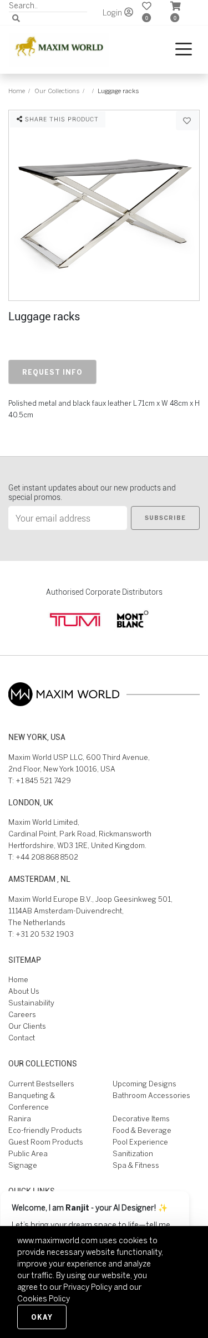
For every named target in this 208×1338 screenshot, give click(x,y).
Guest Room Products (45, 1142)
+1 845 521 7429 (43, 781)
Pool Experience (140, 1142)
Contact (21, 1038)
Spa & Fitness (136, 1165)
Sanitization (133, 1154)
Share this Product (61, 119)
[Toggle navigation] (183, 50)
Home (16, 90)
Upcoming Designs (144, 1084)
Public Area (28, 1154)
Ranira (19, 1119)
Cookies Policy (43, 1298)
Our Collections (56, 90)
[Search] (16, 18)
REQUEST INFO (52, 372)
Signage (22, 1165)
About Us (23, 991)
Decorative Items (141, 1119)
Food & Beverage (142, 1130)
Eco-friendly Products (45, 1130)
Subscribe (165, 517)
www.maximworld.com (57, 1240)
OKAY (42, 1317)
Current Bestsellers (41, 1084)
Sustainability (31, 1003)
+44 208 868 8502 (47, 857)
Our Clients (27, 1026)
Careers (22, 1014)
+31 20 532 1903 (45, 934)
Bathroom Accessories (151, 1095)
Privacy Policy (87, 1287)
